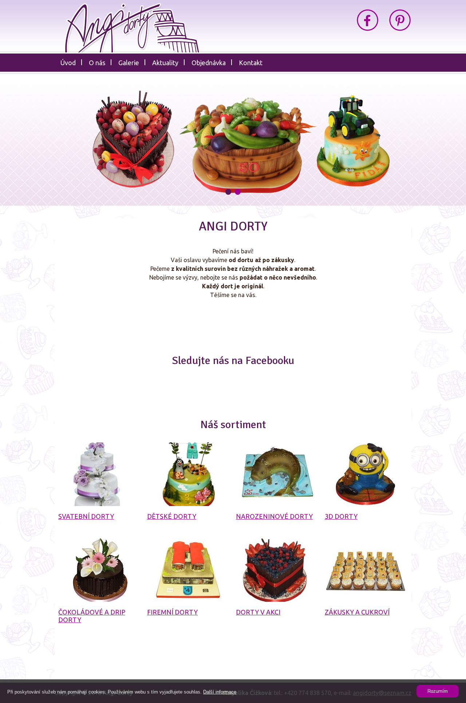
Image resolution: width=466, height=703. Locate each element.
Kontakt (250, 62)
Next (408, 143)
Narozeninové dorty (274, 516)
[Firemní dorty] (188, 570)
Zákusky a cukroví (357, 612)
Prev (57, 143)
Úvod (68, 62)
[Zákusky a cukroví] (366, 570)
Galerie (128, 62)
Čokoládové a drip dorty (91, 615)
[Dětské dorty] (188, 474)
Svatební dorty (86, 516)
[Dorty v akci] (277, 570)
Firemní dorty (172, 612)
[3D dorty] (366, 474)
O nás (97, 62)
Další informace (219, 692)
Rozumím (437, 691)
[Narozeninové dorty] (277, 474)
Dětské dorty (171, 516)
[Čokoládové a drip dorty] (99, 570)
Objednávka (208, 62)
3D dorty (341, 516)
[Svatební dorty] (99, 474)
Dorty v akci (258, 612)
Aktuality (165, 62)
